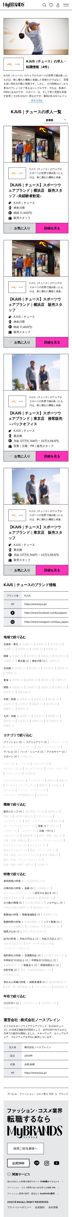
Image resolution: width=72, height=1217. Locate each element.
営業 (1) (42, 825)
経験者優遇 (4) (37, 981)
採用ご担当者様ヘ (25, 1148)
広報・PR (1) (46, 830)
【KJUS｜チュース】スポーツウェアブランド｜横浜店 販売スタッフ (35, 304)
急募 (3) (29, 888)
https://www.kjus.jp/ (35, 604)
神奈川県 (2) (38, 660)
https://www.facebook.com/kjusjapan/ (45, 612)
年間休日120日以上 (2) (43, 960)
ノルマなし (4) (55, 902)
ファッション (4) (13, 741)
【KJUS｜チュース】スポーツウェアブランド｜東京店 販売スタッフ (35, 532)
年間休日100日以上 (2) (16, 960)
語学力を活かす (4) (45, 892)
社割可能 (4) (10, 969)
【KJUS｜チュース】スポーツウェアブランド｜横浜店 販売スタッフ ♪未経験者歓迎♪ (35, 190)
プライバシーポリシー (19, 1207)
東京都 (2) (23, 660)
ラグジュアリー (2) (36, 741)
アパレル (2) (10, 751)
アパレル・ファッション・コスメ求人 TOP (30, 1094)
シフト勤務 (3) (52, 921)
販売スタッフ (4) (13, 811)
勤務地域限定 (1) (31, 914)
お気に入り (22, 228)
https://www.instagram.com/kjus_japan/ (46, 621)
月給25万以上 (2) (51, 938)
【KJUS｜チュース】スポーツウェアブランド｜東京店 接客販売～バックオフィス (35, 418)
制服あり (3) (30, 965)
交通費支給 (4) (33, 955)
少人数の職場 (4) (13, 902)
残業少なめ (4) (12, 931)
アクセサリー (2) (56, 751)
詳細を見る (52, 228)
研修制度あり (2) (49, 965)
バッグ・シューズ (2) (31, 751)
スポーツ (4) (10, 756)
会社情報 (53, 1207)
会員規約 (40, 1207)
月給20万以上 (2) (29, 938)
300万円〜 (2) (11, 1003)
